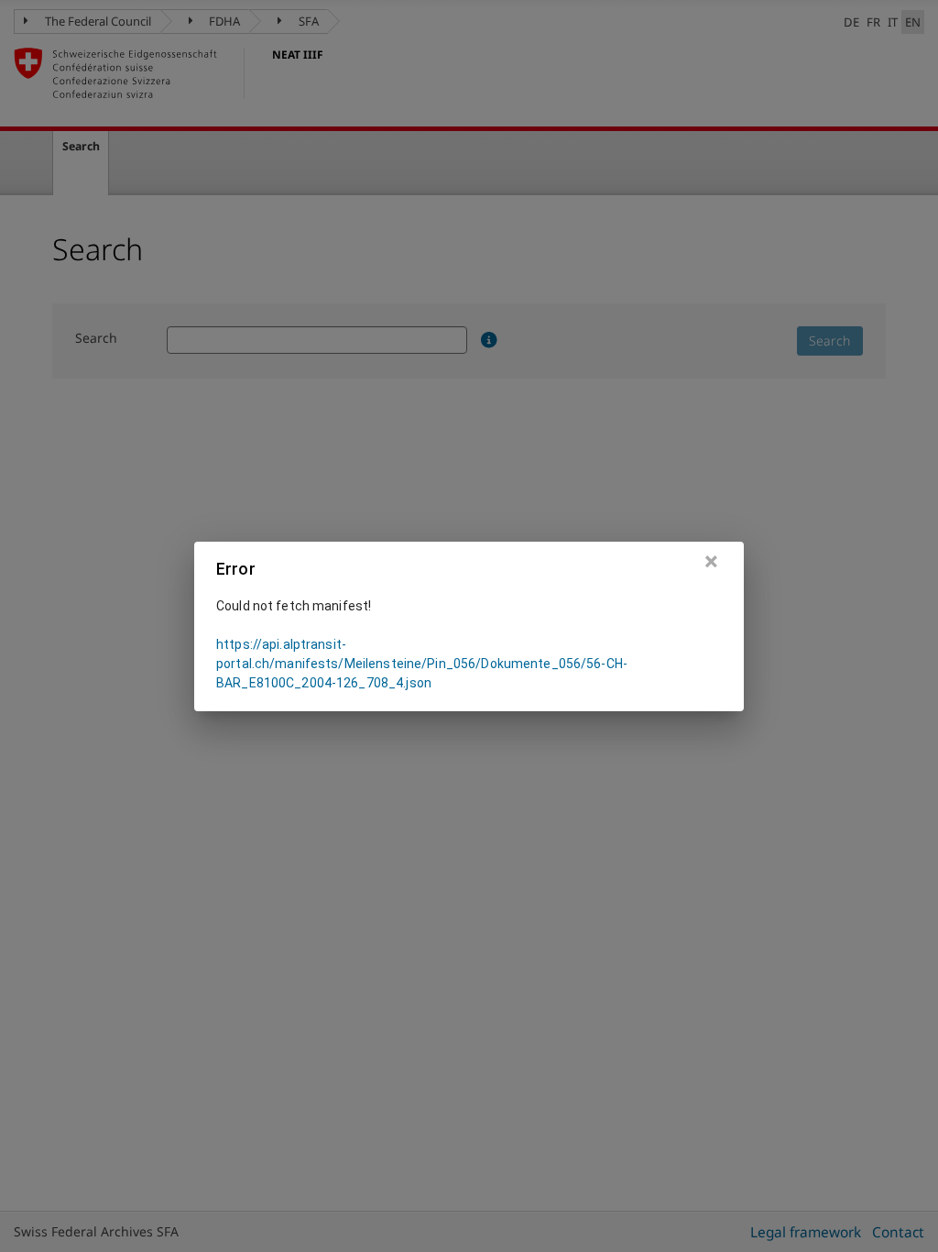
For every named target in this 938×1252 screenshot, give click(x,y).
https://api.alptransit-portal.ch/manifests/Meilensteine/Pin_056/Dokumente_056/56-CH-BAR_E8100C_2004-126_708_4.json (421, 663)
